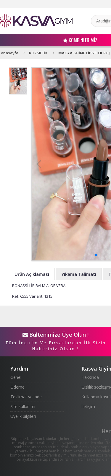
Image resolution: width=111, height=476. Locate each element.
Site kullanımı (22, 406)
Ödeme (17, 387)
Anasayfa (9, 53)
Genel (15, 377)
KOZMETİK (38, 53)
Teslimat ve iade (26, 397)
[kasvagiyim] (36, 21)
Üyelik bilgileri (23, 416)
